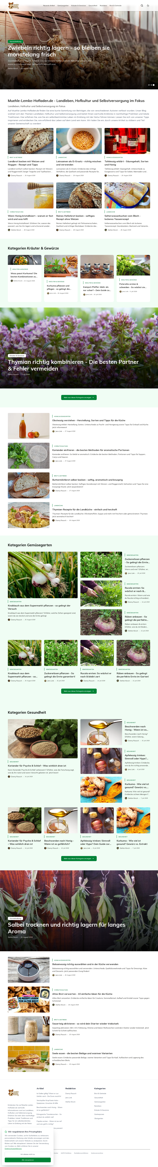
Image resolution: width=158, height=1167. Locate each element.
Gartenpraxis (99, 1114)
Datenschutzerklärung (13, 1149)
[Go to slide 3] (154, 85)
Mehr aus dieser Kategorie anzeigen (77, 397)
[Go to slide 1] (149, 85)
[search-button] (142, 5)
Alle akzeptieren (28, 1160)
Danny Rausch (13, 374)
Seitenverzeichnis (97, 1153)
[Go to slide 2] (151, 85)
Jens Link (68, 1098)
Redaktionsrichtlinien (81, 1153)
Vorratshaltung (15, 41)
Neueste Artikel (49, 6)
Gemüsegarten (63, 6)
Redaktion (70, 1088)
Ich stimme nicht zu (28, 1154)
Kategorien (99, 1088)
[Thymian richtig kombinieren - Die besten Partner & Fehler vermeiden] (79, 348)
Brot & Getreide (115, 6)
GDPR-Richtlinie (66, 1153)
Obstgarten (98, 1118)
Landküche (62, 157)
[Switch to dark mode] (148, 5)
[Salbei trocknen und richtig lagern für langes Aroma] (79, 910)
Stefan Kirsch (13, 68)
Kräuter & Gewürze (78, 6)
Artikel (40, 1088)
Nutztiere (103, 6)
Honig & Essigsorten (114, 157)
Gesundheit (93, 6)
